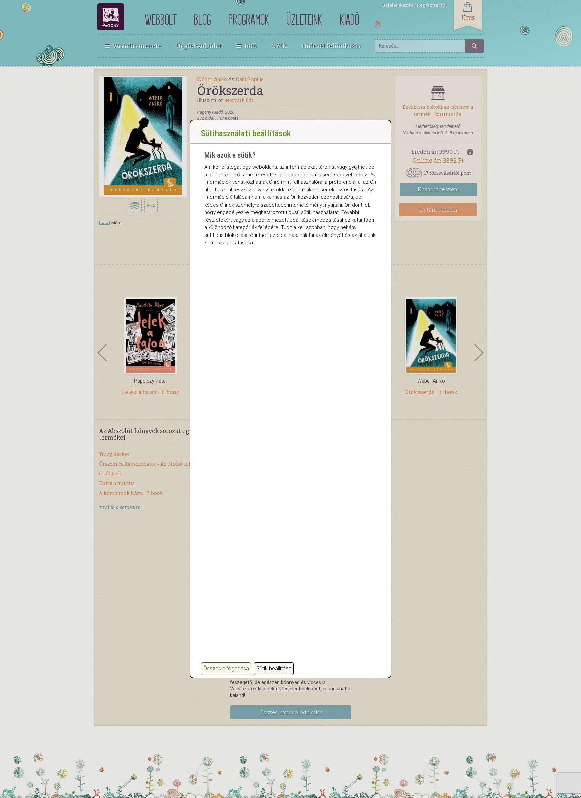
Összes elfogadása (226, 668)
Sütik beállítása (274, 668)
